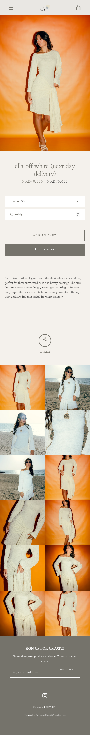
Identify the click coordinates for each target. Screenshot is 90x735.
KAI (54, 707)
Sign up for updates (45, 648)
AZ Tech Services (58, 715)
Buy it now (45, 249)
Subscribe (66, 670)
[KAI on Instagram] (45, 695)
